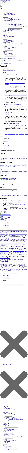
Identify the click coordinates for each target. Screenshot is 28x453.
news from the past (3, 262)
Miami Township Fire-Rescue (13, 241)
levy (16, 265)
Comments (5, 141)
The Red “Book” (9, 50)
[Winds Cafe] (3, 212)
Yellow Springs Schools (15, 242)
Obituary (10, 267)
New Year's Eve (22, 248)
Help (6, 15)
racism (4, 265)
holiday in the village (5, 251)
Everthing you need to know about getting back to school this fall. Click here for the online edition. (13, 166)
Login (4, 143)
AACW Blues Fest (4, 259)
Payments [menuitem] (5, 444)
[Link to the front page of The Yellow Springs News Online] (7, 58)
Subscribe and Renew (10, 32)
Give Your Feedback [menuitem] (9, 423)
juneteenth (16, 252)
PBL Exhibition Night (3, 246)
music (21, 267)
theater (20, 266)
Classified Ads (8, 20)
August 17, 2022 (11, 70)
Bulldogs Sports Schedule (10, 56)
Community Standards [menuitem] (10, 409)
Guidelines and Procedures (14, 19)
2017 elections (21, 256)
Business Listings (6, 42)
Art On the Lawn (19, 258)
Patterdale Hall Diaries (16, 267)
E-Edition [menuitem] (5, 428)
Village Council (14, 231)
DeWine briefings (7, 254)
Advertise (5, 46)
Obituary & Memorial (10, 21)
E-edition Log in (8, 37)
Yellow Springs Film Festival (18, 259)
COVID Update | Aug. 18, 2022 (12, 123)
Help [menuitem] (6, 411)
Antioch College (22, 238)
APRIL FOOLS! (8, 265)
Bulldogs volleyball (19, 239)
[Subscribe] (3, 220)
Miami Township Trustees (10, 240)
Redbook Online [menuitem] (9, 438)
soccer (15, 262)
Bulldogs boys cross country (11, 234)
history (15, 266)
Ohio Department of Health (13, 230)
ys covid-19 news (19, 262)
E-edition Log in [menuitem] (8, 430)
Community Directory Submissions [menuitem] (15, 419)
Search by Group (6, 222)
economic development (17, 269)
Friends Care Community (20, 234)
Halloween (7, 246)
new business (24, 266)
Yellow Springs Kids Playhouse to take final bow (15, 95)
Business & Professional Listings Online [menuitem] (14, 436)
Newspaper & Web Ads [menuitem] (10, 440)
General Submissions (9, 18)
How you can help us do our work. (7, 179)
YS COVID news (15, 264)
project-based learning (7, 264)
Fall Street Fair (19, 251)
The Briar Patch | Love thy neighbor (13, 104)
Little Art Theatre (6, 242)
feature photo (19, 265)
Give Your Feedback (9, 30)
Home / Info (5, 10)
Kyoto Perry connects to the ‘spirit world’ (14, 74)
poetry (18, 266)
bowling (18, 270)
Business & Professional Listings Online (14, 43)
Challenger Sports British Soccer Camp (8, 248)
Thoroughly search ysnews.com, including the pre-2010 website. (14, 195)
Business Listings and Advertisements (19, 26)
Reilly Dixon (7, 68)
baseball (12, 266)
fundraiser (16, 256)
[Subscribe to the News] (4, 1)
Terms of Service (6, 275)
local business (10, 262)
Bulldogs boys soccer (8, 238)
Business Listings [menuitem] (6, 435)
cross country (6, 267)
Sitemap (4, 280)
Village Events (8, 53)
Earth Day (10, 256)
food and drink (21, 264)
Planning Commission (3, 230)
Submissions (5, 17)
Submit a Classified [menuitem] (9, 434)
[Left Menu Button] (14, 404)
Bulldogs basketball (6, 231)
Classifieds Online (9, 40)
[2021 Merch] (6, 218)
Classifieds (5, 39)
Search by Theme (6, 227)
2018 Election (20, 252)
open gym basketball (14, 251)
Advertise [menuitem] (5, 439)
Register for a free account (5, 63)
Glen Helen (21, 231)
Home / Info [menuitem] (5, 406)
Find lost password (4, 61)
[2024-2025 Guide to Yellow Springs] (6, 216)
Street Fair (4, 261)
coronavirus (11, 270)
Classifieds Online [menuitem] (9, 433)
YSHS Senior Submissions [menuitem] (14, 422)
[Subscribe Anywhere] (5, 0)
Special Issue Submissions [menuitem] (11, 418)
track (15, 270)
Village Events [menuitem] (8, 446)
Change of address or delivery (11, 34)
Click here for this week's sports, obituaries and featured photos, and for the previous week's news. (13, 159)
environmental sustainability (8, 269)
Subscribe (5, 31)
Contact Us (7, 12)
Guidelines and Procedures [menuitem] (14, 414)
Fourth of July (10, 259)
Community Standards (10, 14)
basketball (2, 267)
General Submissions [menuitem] (9, 413)
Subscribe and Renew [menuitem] (10, 425)
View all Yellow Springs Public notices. (8, 184)
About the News (8, 13)
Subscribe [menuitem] (5, 424)
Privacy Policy (6, 277)
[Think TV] (2, 219)
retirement (9, 266)
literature (13, 265)
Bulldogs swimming (19, 240)
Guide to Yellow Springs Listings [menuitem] (15, 420)
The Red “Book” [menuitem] (9, 442)
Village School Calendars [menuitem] (10, 447)
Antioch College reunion (17, 246)
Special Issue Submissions (11, 23)
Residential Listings (15, 25)
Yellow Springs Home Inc (11, 235)
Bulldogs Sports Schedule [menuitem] (10, 449)
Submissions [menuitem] (5, 412)
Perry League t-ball (23, 244)
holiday (12, 249)
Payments (5, 51)
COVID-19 (24, 269)
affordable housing (4, 270)
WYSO (4, 236)
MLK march (13, 252)
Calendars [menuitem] (5, 445)
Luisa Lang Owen (14, 207)
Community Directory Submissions (15, 24)
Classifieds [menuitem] (5, 431)
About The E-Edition (10, 36)
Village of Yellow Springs (10, 236)
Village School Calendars (10, 54)
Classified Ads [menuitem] (8, 416)
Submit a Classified (9, 41)
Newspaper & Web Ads (10, 47)
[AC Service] (3, 211)
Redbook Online (9, 45)
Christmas (6, 256)
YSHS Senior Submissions (14, 29)
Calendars (5, 52)
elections (7, 258)
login (5, 60)
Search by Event (6, 225)
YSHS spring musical (7, 252)
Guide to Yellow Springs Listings (15, 28)
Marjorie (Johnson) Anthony (17, 200)
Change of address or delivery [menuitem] (11, 427)
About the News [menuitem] (8, 408)
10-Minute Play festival (19, 249)
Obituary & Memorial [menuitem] (10, 417)
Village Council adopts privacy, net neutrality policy (16, 134)
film (6, 266)
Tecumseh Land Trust (16, 232)
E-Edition (5, 35)
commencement (22, 251)
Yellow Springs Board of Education (7, 239)
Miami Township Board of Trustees (12, 244)
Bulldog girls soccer (3, 245)
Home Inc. (14, 238)
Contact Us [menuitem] (7, 407)
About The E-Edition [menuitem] (10, 429)
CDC (17, 238)
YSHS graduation (19, 254)
